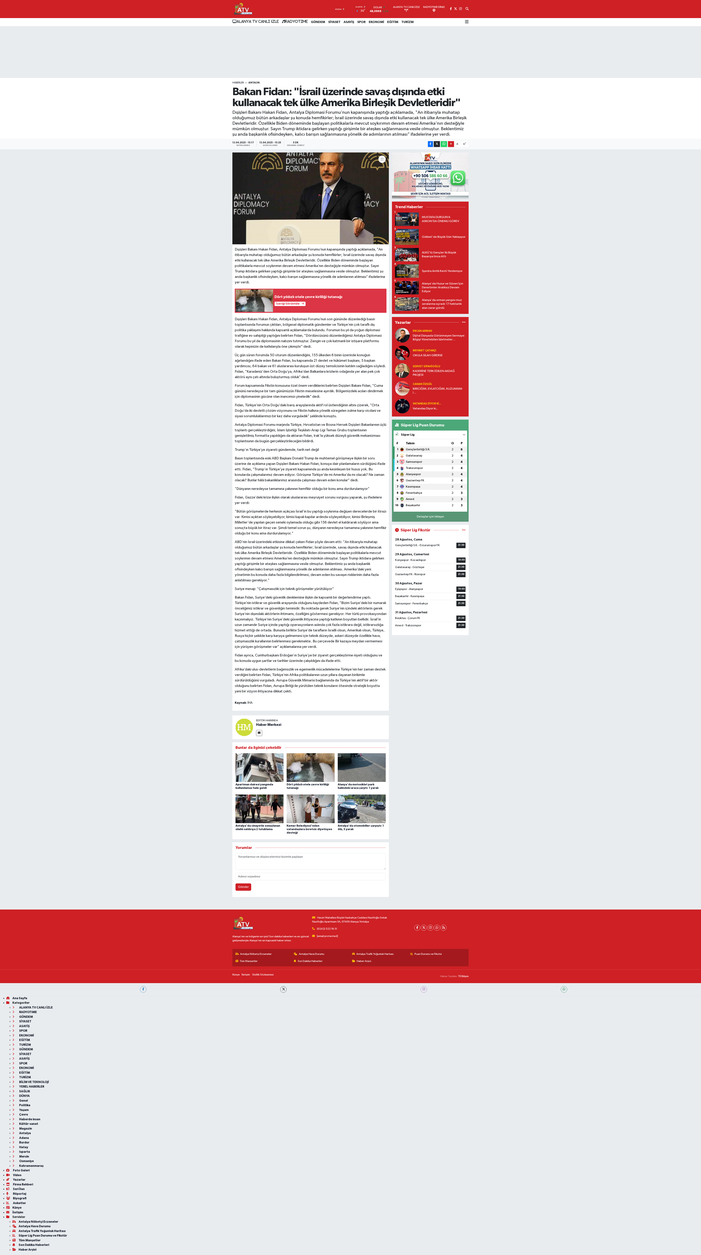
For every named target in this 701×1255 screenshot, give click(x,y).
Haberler (238, 82)
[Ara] (467, 9)
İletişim (246, 974)
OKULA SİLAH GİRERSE (428, 355)
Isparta (24, 1151)
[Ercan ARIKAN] (402, 335)
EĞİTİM (392, 22)
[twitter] (283, 989)
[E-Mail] (259, 733)
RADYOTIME (296, 21)
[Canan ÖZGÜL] (402, 388)
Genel (23, 1100)
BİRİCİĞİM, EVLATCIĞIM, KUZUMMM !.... (437, 390)
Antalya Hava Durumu (311, 954)
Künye (236, 974)
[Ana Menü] (467, 22)
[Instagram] (430, 928)
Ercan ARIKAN (422, 331)
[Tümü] (464, 322)
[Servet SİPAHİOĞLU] (402, 370)
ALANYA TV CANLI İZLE (258, 21)
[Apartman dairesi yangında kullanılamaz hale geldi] (259, 767)
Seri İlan (18, 1189)
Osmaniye (26, 1161)
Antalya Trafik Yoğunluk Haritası (375, 954)
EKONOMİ (376, 22)
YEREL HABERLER (31, 1086)
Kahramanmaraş (31, 1165)
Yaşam (24, 1109)
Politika (24, 1105)
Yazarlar (18, 1179)
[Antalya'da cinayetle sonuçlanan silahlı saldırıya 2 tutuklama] (259, 808)
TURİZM (407, 22)
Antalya (254, 82)
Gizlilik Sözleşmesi (263, 974)
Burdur (24, 1142)
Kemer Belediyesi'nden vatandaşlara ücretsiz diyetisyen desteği (309, 829)
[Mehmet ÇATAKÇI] (402, 352)
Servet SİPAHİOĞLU (426, 366)
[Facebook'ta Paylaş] (430, 144)
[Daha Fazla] (451, 144)
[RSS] (443, 928)
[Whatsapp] (437, 928)
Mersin (24, 1156)
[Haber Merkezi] (244, 727)
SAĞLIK (24, 1091)
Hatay (23, 1147)
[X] (424, 928)
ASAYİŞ (349, 22)
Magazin (25, 1128)
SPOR (361, 22)
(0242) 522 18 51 (327, 928)
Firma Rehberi (22, 1184)
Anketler (19, 1203)
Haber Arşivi (364, 961)
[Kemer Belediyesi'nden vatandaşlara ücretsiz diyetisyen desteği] (311, 808)
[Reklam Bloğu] (430, 175)
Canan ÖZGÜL (422, 384)
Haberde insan (29, 1119)
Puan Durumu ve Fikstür (428, 954)
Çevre (23, 1114)
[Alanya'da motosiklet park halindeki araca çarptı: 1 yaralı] (362, 767)
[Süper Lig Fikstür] (464, 530)
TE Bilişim (463, 976)
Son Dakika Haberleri (310, 961)
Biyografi (19, 1198)
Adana (24, 1137)
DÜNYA (24, 1095)
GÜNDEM (318, 22)
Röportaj (19, 1193)
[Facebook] (417, 928)
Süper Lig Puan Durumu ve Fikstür (43, 1235)
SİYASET (334, 22)
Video (17, 1175)
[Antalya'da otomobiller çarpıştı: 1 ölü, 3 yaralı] (362, 808)
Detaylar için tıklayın (430, 516)
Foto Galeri (21, 1170)
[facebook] (143, 989)
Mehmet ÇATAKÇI (424, 350)
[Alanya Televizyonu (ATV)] (242, 9)
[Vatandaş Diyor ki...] (402, 406)
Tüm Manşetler (249, 961)
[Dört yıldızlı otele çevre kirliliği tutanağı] (311, 767)
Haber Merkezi (268, 725)
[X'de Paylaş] (437, 144)
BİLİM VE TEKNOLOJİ (34, 1082)
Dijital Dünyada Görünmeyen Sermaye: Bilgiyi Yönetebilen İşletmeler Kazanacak (439, 338)
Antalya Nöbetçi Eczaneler (256, 954)
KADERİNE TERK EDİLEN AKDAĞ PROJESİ (434, 373)
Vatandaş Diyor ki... (427, 403)
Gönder (243, 887)
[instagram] (424, 989)
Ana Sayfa (19, 998)
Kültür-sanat (28, 1123)
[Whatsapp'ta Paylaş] (444, 144)
